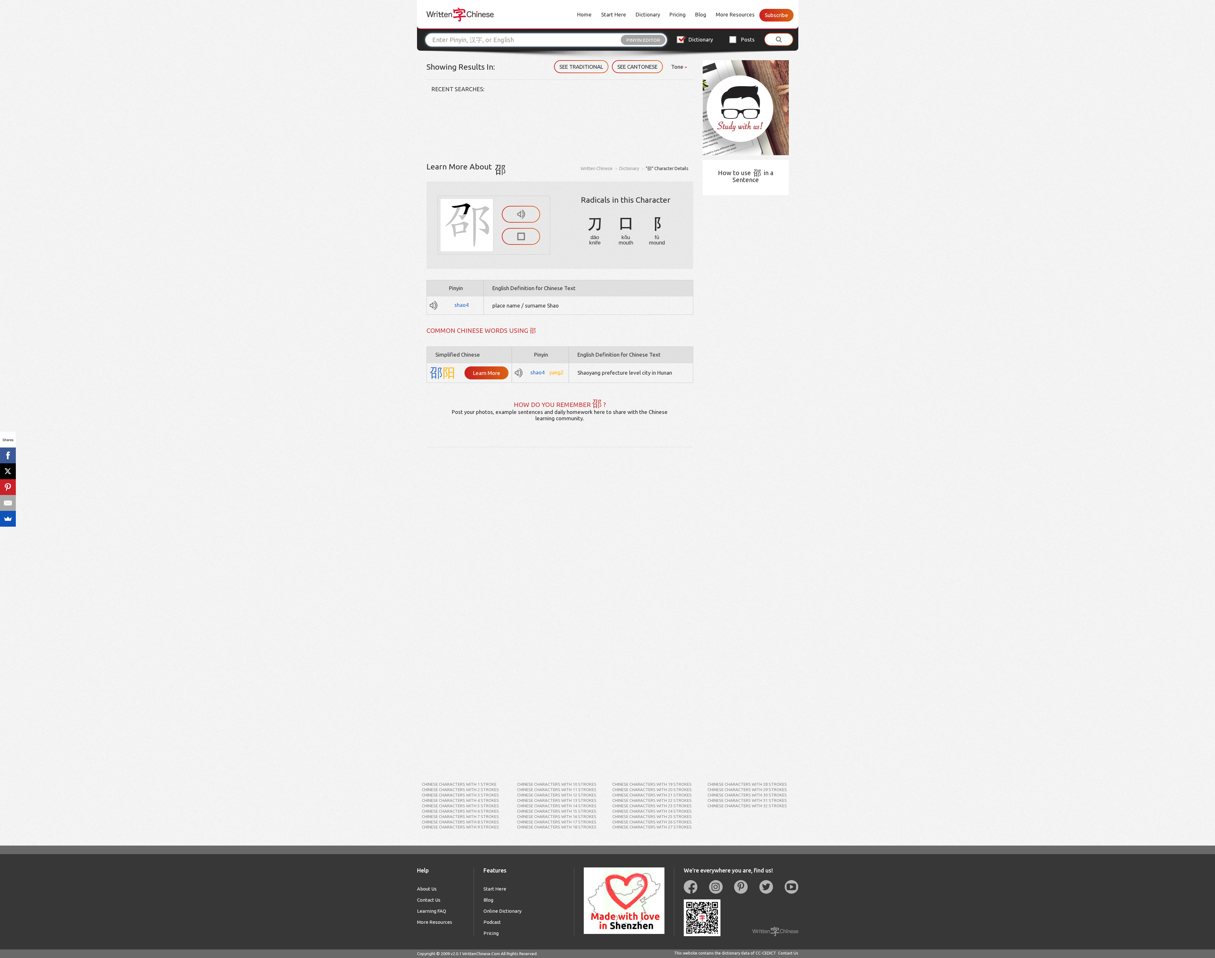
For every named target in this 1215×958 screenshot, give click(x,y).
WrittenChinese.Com (481, 953)
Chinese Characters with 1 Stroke (459, 784)
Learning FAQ (431, 911)
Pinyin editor (643, 40)
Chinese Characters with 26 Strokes (652, 822)
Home (584, 14)
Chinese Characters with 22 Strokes (652, 800)
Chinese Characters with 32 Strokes (747, 805)
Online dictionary (502, 911)
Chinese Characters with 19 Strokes (652, 784)
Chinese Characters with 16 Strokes (556, 816)
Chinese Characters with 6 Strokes (460, 811)
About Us (427, 888)
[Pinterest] (8, 487)
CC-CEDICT (766, 953)
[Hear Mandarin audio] (521, 214)
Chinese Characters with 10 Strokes (556, 784)
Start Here (613, 14)
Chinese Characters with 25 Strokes (652, 816)
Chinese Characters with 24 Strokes (652, 811)
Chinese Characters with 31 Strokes (747, 800)
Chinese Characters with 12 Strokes (556, 795)
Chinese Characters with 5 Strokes (460, 805)
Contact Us (428, 900)
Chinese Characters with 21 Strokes (652, 795)
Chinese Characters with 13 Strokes (556, 800)
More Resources (735, 14)
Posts (748, 39)
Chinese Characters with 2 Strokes (460, 789)
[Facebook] (8, 455)
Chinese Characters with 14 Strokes (556, 805)
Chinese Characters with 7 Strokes (460, 816)
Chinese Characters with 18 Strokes (556, 827)
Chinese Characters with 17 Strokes (556, 822)
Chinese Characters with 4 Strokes (460, 800)
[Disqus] (560, 526)
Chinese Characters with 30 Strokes (747, 795)
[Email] (8, 503)
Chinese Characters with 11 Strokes (556, 789)
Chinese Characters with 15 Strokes (556, 811)
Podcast (492, 922)
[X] (8, 471)
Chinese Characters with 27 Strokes (652, 827)
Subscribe (776, 15)
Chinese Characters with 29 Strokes (747, 789)
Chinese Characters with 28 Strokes (747, 784)
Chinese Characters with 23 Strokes (652, 805)
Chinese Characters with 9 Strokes (460, 827)
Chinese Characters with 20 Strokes (652, 789)
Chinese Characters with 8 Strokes (460, 822)
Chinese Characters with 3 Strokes (460, 795)
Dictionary (648, 14)
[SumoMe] (8, 519)
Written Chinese (597, 168)
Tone (678, 67)
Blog (700, 14)
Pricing (678, 14)
